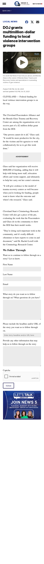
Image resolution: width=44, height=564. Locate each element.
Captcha (6, 370)
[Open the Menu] (4, 4)
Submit (8, 385)
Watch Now (37, 4)
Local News (10, 21)
